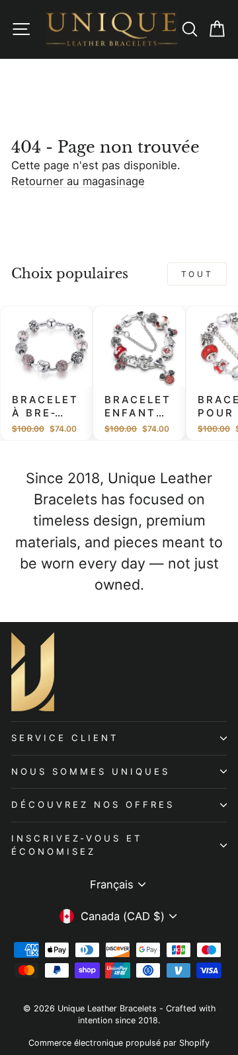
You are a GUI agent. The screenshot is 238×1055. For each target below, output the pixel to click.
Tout (197, 274)
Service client (65, 737)
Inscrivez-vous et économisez (77, 845)
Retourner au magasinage (78, 181)
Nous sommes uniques (90, 771)
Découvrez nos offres (93, 804)
